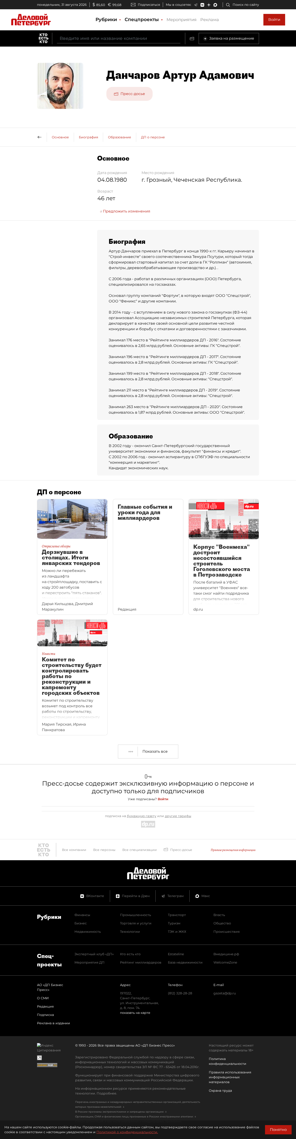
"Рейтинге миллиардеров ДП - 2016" (184, 340)
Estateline (176, 954)
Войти (274, 19)
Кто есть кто (130, 954)
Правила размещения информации (233, 850)
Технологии (130, 932)
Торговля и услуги (135, 923)
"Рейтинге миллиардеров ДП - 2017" (184, 357)
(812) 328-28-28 (180, 993)
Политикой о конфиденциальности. (127, 1132)
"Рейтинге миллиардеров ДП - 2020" (185, 407)
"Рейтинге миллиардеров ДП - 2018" (184, 373)
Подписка (45, 1015)
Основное (60, 137)
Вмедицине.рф (226, 954)
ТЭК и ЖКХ (177, 932)
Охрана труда (220, 1090)
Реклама (209, 19)
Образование (119, 137)
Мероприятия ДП (89, 962)
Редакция (45, 1006)
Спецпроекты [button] (142, 19)
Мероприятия (181, 19)
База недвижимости (185, 962)
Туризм (174, 923)
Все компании (74, 850)
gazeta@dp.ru (224, 993)
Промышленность (135, 915)
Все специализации (139, 850)
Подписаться (149, 5)
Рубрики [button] (107, 19)
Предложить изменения (126, 211)
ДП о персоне (153, 137)
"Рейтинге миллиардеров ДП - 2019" (183, 390)
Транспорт (177, 915)
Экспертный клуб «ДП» (94, 954)
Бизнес (80, 923)
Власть (219, 915)
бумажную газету (141, 816)
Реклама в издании (53, 1023)
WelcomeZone (225, 962)
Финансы (82, 915)
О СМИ (43, 998)
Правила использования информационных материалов (230, 1077)
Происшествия (226, 932)
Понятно (278, 1129)
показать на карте (135, 1013)
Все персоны (104, 850)
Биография (88, 137)
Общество (222, 923)
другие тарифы (178, 816)
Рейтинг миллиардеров (140, 962)
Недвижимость (87, 932)
